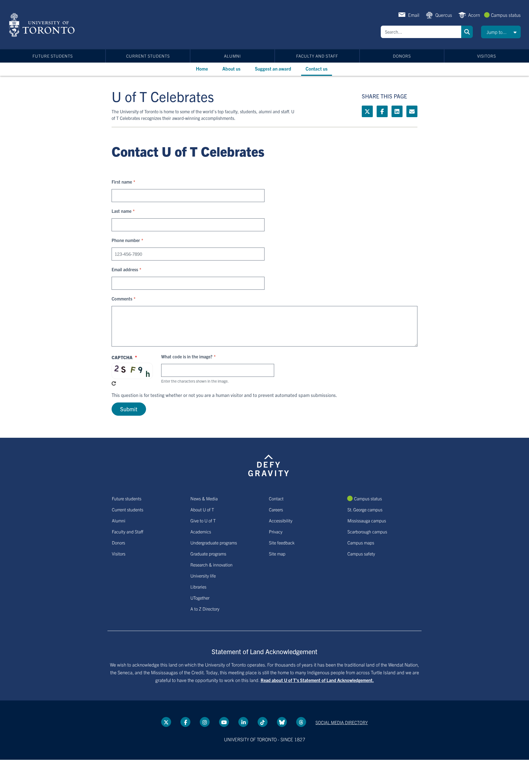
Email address (125, 269)
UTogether (199, 597)
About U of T (202, 509)
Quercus (443, 15)
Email (413, 15)
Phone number (126, 240)
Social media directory (341, 722)
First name (122, 181)
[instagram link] (205, 722)
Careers (276, 509)
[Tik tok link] (263, 722)
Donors (402, 55)
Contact (276, 498)
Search (467, 32)
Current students (148, 55)
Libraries (198, 586)
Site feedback (282, 542)
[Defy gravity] (268, 464)
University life (203, 575)
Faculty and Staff (317, 55)
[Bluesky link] (282, 722)
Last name (121, 211)
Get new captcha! (114, 383)
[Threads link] (301, 722)
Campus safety (361, 553)
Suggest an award (273, 68)
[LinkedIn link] (397, 111)
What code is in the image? (186, 356)
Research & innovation (211, 564)
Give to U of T (203, 520)
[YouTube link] (224, 722)
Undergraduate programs (213, 542)
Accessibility (280, 520)
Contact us (317, 68)
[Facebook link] (382, 111)
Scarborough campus (367, 531)
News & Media (204, 498)
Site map (277, 553)
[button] (501, 32)
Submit (128, 408)
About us (231, 68)
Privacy (275, 531)
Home (202, 68)
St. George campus (364, 509)
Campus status (506, 15)
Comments (122, 298)
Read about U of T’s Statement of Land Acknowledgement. (317, 680)
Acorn (474, 15)
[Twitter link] (367, 111)
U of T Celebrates (163, 96)
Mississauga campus (366, 520)
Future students (53, 55)
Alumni (232, 55)
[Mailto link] (411, 111)
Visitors (486, 55)
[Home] (42, 24)
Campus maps (360, 542)
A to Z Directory (204, 608)
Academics (200, 531)
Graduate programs (208, 553)
